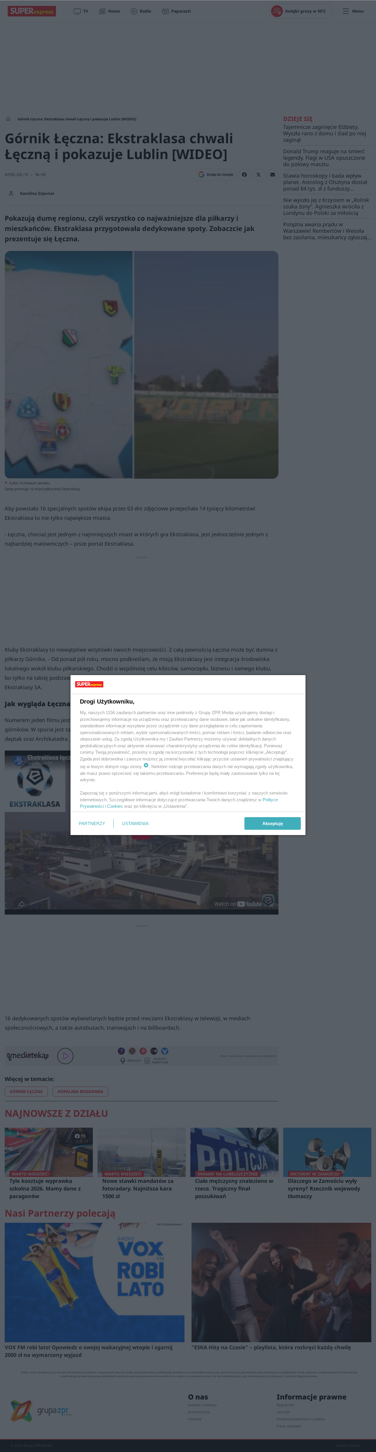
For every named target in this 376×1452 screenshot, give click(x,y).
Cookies (115, 806)
